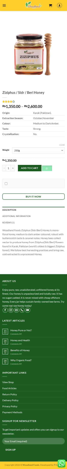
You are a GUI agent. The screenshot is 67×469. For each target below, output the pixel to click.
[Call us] (22, 310)
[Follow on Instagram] (10, 310)
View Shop (8, 382)
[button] (48, 169)
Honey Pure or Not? (21, 330)
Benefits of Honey (20, 350)
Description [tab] (9, 210)
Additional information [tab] (16, 216)
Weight (5, 150)
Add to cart (29, 167)
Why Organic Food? (20, 360)
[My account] (59, 5)
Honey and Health (20, 340)
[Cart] (50, 5)
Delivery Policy (10, 400)
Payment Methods (12, 412)
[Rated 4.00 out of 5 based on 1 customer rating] (33, 101)
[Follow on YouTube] (27, 310)
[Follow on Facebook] (5, 310)
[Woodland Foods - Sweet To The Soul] (33, 5)
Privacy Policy (9, 406)
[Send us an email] (16, 310)
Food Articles (9, 388)
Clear (62, 145)
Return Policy (9, 394)
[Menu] (4, 5)
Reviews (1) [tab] (8, 222)
